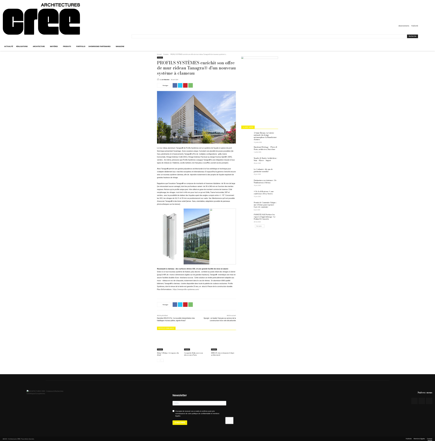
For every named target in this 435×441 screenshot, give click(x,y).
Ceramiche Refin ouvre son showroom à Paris (193, 354)
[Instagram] (422, 401)
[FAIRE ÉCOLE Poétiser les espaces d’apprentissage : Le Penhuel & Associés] (246, 217)
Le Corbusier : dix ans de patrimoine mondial (263, 170)
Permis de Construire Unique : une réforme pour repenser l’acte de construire (265, 204)
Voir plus (259, 226)
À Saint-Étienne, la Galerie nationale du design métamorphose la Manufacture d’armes (265, 136)
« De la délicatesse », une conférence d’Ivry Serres (264, 192)
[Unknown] (259, 58)
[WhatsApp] (190, 85)
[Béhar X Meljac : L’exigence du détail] (169, 341)
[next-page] (162, 360)
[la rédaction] (158, 79)
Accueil (159, 54)
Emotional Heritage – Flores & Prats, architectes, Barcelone (265, 148)
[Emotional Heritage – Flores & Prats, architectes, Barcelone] (246, 150)
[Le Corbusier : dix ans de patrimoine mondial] (246, 172)
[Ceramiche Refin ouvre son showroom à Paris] (196, 341)
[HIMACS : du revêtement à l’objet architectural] (223, 341)
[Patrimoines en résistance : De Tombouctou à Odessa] (246, 183)
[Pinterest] (185, 85)
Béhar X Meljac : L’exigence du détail (168, 354)
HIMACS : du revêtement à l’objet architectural (222, 354)
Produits (166, 54)
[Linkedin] (429, 401)
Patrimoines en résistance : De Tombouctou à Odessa (265, 181)
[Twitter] (180, 85)
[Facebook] (175, 85)
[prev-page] (158, 360)
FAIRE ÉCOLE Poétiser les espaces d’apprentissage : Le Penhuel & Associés (265, 216)
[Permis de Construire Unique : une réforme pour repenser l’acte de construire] (246, 205)
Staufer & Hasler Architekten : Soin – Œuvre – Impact (265, 159)
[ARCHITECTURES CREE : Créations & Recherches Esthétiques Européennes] (67, 23)
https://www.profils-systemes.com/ (186, 289)
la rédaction (165, 79)
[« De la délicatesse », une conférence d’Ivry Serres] (246, 194)
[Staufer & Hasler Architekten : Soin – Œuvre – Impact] (246, 161)
